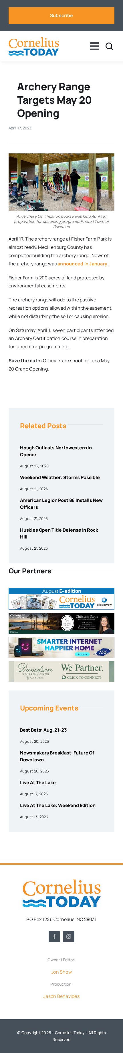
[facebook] (54, 936)
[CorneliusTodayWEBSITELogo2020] (61, 881)
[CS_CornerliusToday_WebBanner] (61, 615)
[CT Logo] (34, 39)
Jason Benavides (61, 996)
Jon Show (61, 972)
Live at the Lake (37, 782)
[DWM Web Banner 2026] (61, 663)
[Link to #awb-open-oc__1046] (109, 46)
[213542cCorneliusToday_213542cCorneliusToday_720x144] (61, 639)
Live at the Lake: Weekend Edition (58, 805)
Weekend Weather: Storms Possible (60, 477)
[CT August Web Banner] (61, 590)
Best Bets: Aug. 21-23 (43, 730)
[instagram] (68, 936)
